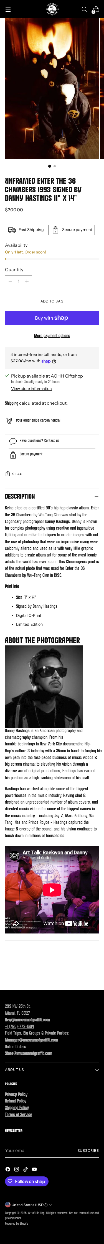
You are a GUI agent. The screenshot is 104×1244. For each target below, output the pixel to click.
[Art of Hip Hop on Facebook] (8, 1170)
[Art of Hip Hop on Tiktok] (26, 1170)
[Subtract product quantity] (10, 281)
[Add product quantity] (27, 281)
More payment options (52, 336)
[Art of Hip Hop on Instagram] (17, 1170)
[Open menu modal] (8, 9)
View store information (31, 388)
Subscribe (88, 1150)
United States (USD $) (30, 1205)
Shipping (11, 403)
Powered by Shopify (16, 1223)
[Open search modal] (84, 9)
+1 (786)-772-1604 (19, 1027)
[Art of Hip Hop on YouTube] (35, 1170)
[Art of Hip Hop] (52, 9)
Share (18, 474)
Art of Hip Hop (36, 1213)
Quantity (14, 269)
